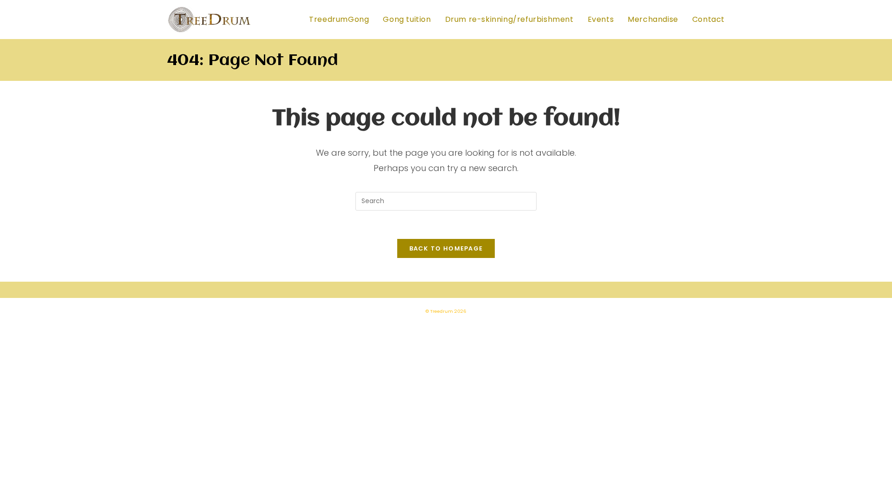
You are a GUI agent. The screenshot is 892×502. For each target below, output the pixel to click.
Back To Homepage (446, 248)
